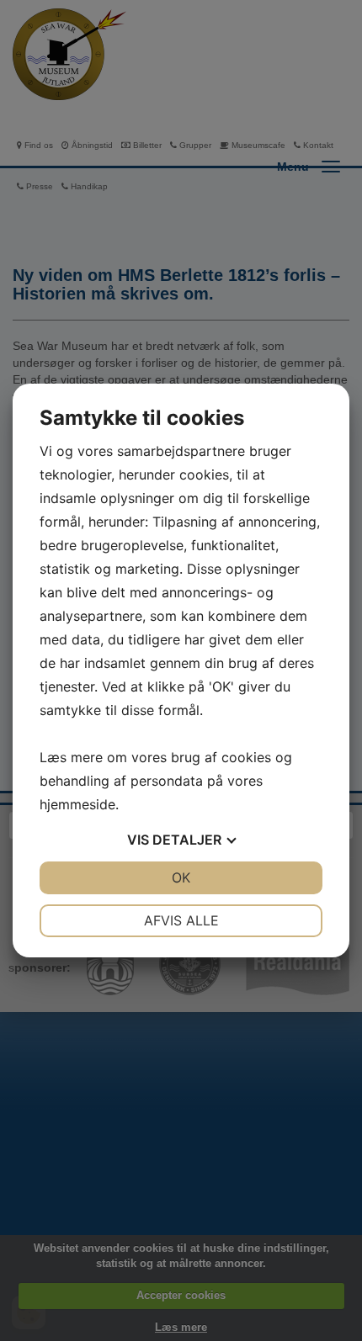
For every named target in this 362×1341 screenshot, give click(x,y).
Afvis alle (181, 920)
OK (181, 877)
